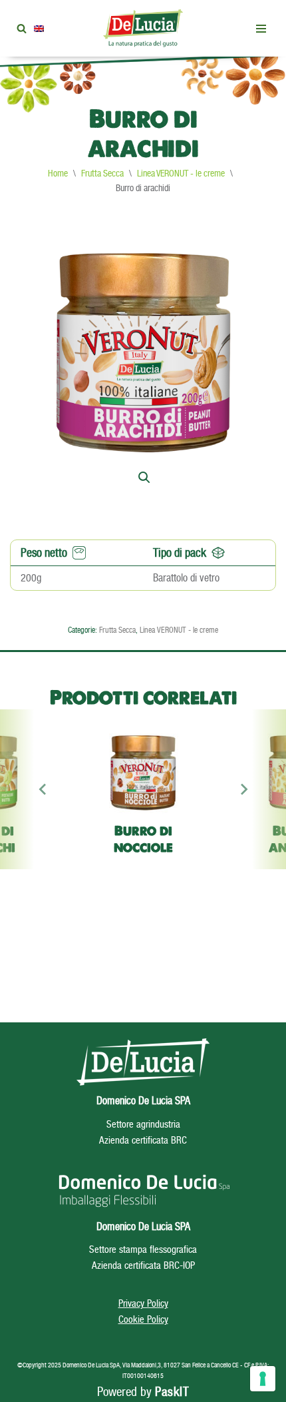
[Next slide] (243, 789)
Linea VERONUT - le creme (181, 173)
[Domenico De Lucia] (143, 28)
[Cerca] (22, 28)
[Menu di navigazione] (261, 28)
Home (58, 173)
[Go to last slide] (43, 789)
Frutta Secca (102, 173)
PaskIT (172, 1391)
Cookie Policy (143, 1319)
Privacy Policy (143, 1303)
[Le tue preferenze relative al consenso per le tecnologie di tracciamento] (262, 1378)
